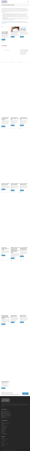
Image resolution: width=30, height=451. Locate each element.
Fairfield (3, 442)
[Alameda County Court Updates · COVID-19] (24, 314)
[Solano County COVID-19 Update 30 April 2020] (24, 182)
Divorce (3, 425)
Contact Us (25, 393)
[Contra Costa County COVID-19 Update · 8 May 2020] (24, 116)
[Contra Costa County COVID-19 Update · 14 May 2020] (15, 116)
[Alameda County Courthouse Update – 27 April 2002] (6, 246)
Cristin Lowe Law (6, 449)
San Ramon (3, 438)
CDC (16, 21)
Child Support (3, 424)
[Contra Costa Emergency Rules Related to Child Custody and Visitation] (24, 246)
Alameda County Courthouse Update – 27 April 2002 (5, 248)
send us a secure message (9, 19)
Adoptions (3, 422)
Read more (3, 39)
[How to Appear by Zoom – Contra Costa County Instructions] (6, 116)
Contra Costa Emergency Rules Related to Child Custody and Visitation (24, 248)
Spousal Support (4, 432)
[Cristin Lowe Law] (4, 1)
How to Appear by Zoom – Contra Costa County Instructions (5, 118)
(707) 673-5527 (3, 445)
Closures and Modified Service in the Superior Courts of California (5, 32)
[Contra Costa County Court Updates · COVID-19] (6, 380)
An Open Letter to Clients (14, 31)
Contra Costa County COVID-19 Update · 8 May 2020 (24, 118)
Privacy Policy (15, 449)
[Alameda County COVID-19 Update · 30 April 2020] (15, 182)
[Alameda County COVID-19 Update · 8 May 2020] (6, 182)
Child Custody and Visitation (5, 423)
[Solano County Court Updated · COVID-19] (15, 314)
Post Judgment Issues (4, 433)
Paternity (3, 431)
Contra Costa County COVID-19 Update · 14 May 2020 (15, 118)
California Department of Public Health (7, 22)
